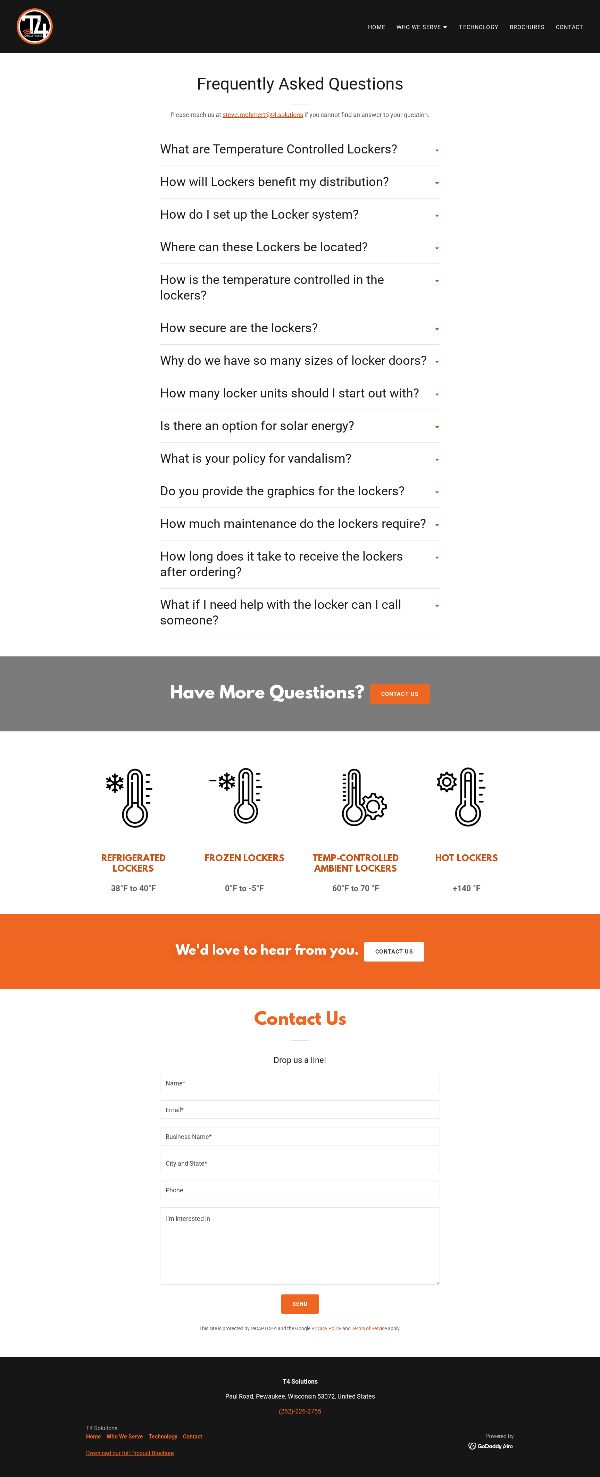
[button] (422, 27)
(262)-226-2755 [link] (300, 1411)
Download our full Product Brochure (130, 1453)
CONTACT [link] (569, 27)
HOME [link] (376, 27)
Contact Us (400, 694)
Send (300, 1304)
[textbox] (300, 1083)
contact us (394, 951)
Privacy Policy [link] (326, 1328)
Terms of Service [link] (369, 1328)
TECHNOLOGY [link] (478, 27)
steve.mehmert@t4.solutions (263, 114)
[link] (35, 26)
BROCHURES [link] (527, 27)
